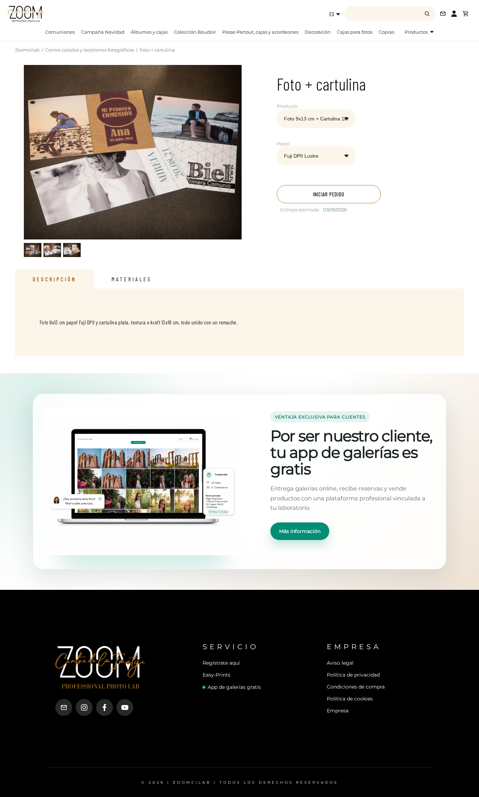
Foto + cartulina (157, 50)
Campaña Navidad (102, 32)
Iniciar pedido (328, 194)
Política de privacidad (353, 675)
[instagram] (84, 707)
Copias (386, 32)
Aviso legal (340, 663)
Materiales (132, 279)
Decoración (318, 32)
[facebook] (104, 707)
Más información (300, 531)
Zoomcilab (27, 50)
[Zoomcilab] (63, 13)
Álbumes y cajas (149, 32)
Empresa (338, 710)
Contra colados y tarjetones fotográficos (89, 50)
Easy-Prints (216, 675)
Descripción (54, 279)
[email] (63, 707)
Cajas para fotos (354, 32)
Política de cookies (350, 699)
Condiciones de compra (356, 687)
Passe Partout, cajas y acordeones (260, 32)
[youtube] (124, 707)
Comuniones (60, 32)
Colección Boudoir (195, 32)
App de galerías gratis (234, 687)
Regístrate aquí (221, 663)
